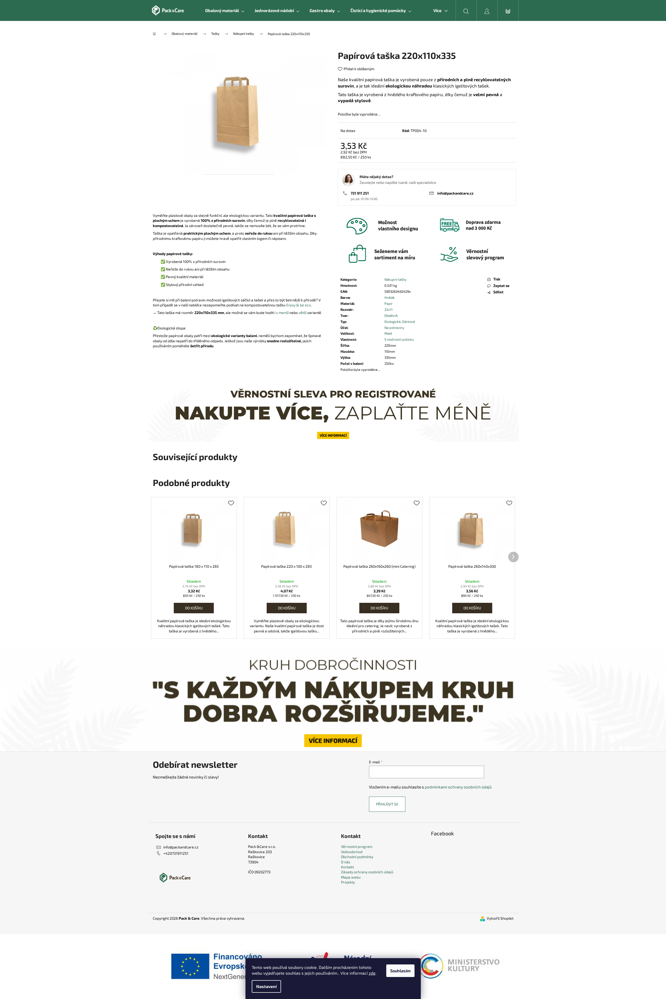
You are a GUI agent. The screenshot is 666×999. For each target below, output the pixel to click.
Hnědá (389, 297)
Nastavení (266, 986)
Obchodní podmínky (357, 856)
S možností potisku (399, 339)
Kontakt (347, 867)
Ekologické (392, 321)
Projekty (348, 882)
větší (302, 312)
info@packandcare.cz (455, 193)
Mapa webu (351, 877)
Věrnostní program (356, 846)
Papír (388, 303)
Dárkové (408, 321)
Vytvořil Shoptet (500, 918)
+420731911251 (175, 853)
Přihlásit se (387, 804)
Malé (388, 333)
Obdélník (391, 315)
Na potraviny (394, 327)
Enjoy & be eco (298, 305)
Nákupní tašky (395, 279)
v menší (282, 312)
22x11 (388, 309)
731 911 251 (360, 193)
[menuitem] (224, 10)
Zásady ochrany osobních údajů (367, 872)
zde (372, 972)
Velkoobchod (351, 851)
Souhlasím (400, 970)
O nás (345, 862)
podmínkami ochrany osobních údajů (458, 787)
